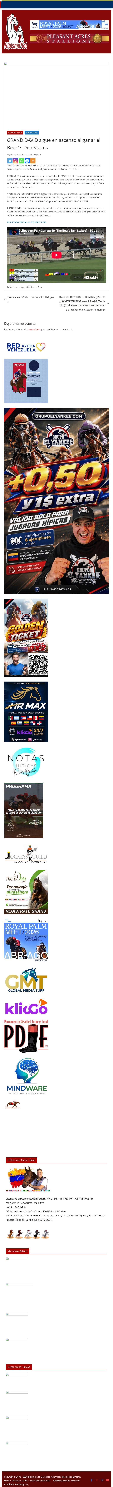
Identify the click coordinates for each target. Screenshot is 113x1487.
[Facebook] (27, 160)
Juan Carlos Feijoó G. (32, 154)
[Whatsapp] (21, 160)
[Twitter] (10, 160)
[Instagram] (15, 160)
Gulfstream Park (15, 133)
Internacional (32, 133)
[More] (32, 160)
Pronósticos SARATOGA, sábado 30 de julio (31, 299)
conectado (34, 329)
